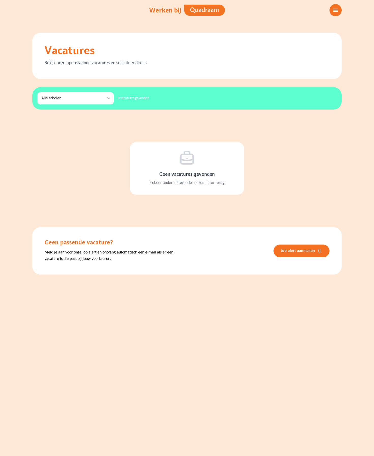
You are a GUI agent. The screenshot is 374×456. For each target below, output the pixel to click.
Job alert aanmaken (298, 251)
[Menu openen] (335, 10)
